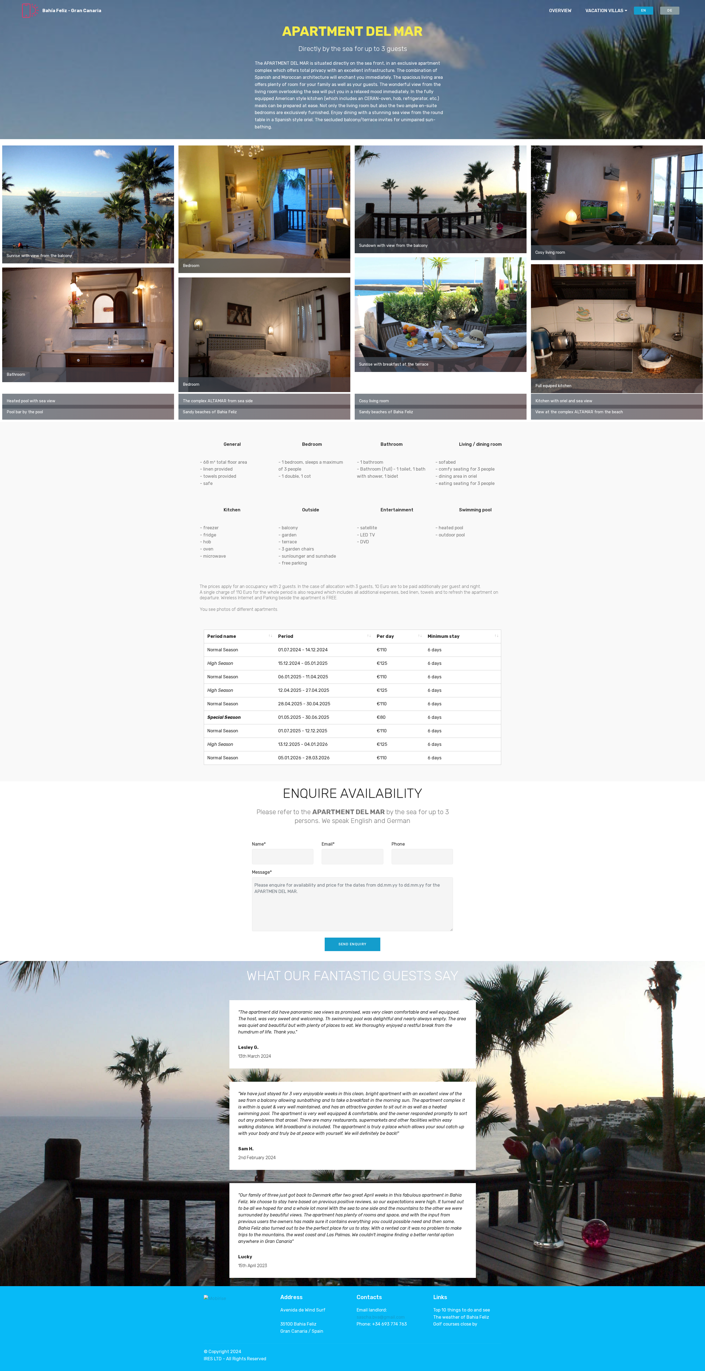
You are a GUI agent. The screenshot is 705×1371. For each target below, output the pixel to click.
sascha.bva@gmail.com (381, 1317)
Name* (259, 844)
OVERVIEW (560, 10)
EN (643, 10)
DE (669, 10)
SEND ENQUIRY (352, 944)
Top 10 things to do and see (461, 1310)
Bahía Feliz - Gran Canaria (71, 10)
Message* (262, 872)
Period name (221, 636)
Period (285, 636)
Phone (398, 844)
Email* (328, 844)
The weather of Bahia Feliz (461, 1317)
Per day (385, 636)
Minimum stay (444, 636)
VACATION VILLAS (604, 10)
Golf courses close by (455, 1324)
